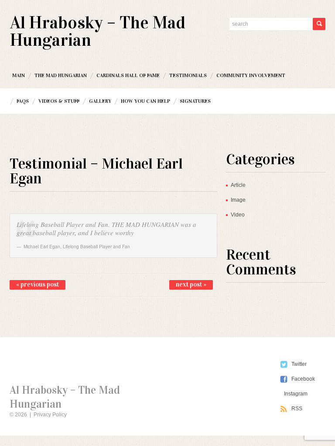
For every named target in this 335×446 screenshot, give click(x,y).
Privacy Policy (50, 415)
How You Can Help (145, 101)
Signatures (195, 101)
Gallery (100, 101)
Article (238, 185)
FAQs (23, 101)
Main (18, 75)
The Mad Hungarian (60, 75)
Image (238, 200)
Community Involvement (250, 75)
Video (238, 215)
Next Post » (191, 284)
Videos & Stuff (58, 101)
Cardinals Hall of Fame (128, 75)
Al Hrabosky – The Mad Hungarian (97, 31)
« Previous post (37, 284)
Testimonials (188, 75)
